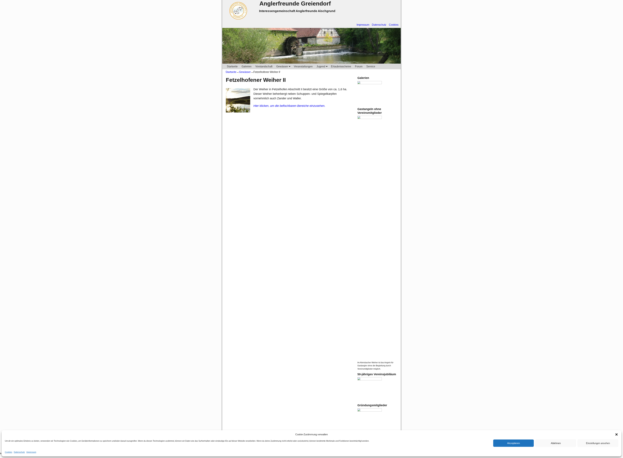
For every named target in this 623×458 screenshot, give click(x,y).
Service (370, 66)
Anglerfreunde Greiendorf (295, 3)
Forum (358, 66)
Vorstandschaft (263, 66)
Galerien (246, 66)
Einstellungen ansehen (598, 443)
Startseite (232, 66)
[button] (616, 434)
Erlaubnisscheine (341, 66)
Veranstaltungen (303, 66)
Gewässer (282, 66)
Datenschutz (19, 452)
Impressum (31, 452)
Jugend (321, 66)
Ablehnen (556, 443)
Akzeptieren (513, 443)
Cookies (8, 452)
